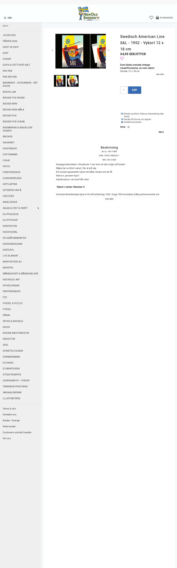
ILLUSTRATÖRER (11, 398)
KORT (5, 53)
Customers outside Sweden (17, 432)
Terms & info (9, 408)
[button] (151, 18)
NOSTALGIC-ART (11, 279)
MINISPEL (8, 267)
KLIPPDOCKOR (11, 214)
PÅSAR (6, 315)
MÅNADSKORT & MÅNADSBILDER (20, 273)
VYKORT (7, 59)
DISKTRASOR (10, 148)
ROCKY (6, 327)
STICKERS (8, 362)
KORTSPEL (8, 250)
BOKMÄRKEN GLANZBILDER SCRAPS (17, 129)
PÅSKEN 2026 (10, 41)
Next (108, 50)
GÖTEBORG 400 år (12, 190)
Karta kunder (9, 426)
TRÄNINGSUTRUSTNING (15, 386)
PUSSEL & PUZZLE (13, 303)
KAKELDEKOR (10, 202)
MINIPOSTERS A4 (12, 261)
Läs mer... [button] (160, 74)
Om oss (7, 438)
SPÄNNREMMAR (11, 357)
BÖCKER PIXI (10, 115)
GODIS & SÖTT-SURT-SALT (16, 65)
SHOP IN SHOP (11, 47)
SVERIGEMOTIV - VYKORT (16, 380)
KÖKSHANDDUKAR (12, 244)
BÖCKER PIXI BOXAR (14, 97)
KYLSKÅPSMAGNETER (14, 238)
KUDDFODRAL (10, 232)
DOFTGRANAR (10, 154)
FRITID (6, 166)
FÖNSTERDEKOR (11, 172)
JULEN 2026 (9, 35)
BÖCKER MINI (10, 103)
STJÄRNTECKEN (11, 368)
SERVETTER (9, 339)
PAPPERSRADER (11, 291)
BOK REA (7, 70)
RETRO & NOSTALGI (13, 321)
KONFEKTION (10, 226)
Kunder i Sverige (11, 420)
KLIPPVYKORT (10, 220)
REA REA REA (10, 76)
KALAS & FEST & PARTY (15, 208)
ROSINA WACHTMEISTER (16, 333)
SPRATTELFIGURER (13, 351)
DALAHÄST (8, 142)
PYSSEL (7, 309)
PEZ (5, 297)
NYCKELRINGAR (11, 285)
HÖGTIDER (8, 196)
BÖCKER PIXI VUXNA (14, 121)
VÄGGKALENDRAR (12, 392)
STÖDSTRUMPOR (12, 374)
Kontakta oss (9, 414)
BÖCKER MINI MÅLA (13, 109)
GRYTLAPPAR (10, 184)
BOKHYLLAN (9, 92)
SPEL (5, 345)
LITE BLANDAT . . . (12, 255)
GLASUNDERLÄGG (12, 178)
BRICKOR (7, 136)
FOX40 (6, 160)
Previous (52, 50)
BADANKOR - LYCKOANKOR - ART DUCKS (20, 84)
